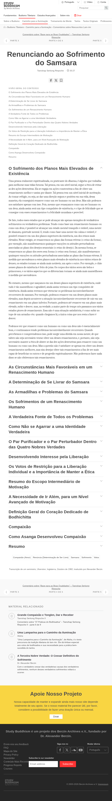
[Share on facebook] (51, 80)
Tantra (77, 21)
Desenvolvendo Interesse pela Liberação (27, 127)
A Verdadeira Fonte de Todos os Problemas (29, 114)
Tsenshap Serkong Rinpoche (50, 70)
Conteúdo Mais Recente (16, 761)
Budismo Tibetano (27, 15)
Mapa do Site (10, 751)
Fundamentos (10, 15)
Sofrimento (87, 557)
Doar (79, 15)
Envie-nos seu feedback (16, 744)
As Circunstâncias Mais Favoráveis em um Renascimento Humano (39, 96)
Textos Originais (90, 21)
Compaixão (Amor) (22, 557)
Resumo (12, 157)
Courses (8, 768)
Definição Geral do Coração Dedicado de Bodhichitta (33, 144)
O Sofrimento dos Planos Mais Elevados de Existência (33, 92)
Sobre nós (65, 15)
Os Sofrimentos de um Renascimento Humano (30, 109)
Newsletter (9, 758)
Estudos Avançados (46, 15)
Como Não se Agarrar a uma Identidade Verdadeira (32, 118)
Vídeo (89, 2)
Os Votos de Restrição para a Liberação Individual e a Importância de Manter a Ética (48, 131)
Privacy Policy (11, 754)
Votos (96, 557)
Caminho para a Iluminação (35, 21)
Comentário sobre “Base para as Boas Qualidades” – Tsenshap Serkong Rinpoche (56, 36)
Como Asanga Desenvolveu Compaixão (27, 152)
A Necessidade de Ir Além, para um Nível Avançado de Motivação (39, 140)
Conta (103, 2)
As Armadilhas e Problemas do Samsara (27, 105)
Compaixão (14, 148)
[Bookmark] (61, 80)
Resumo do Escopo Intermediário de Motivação (30, 135)
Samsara (75, 557)
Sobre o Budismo (12, 21)
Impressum (103, 784)
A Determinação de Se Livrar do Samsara (28, 101)
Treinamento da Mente (61, 21)
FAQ (6, 747)
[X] (56, 80)
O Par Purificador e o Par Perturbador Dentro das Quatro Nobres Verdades (43, 122)
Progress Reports (13, 765)
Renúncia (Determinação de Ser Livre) (51, 557)
